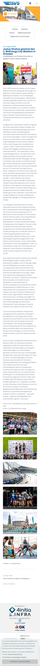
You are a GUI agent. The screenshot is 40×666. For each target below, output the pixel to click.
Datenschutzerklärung (14, 654)
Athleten (24, 29)
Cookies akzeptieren (20, 661)
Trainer (12, 33)
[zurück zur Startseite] (11, 4)
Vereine (15, 29)
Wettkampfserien (24, 33)
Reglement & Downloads (20, 36)
